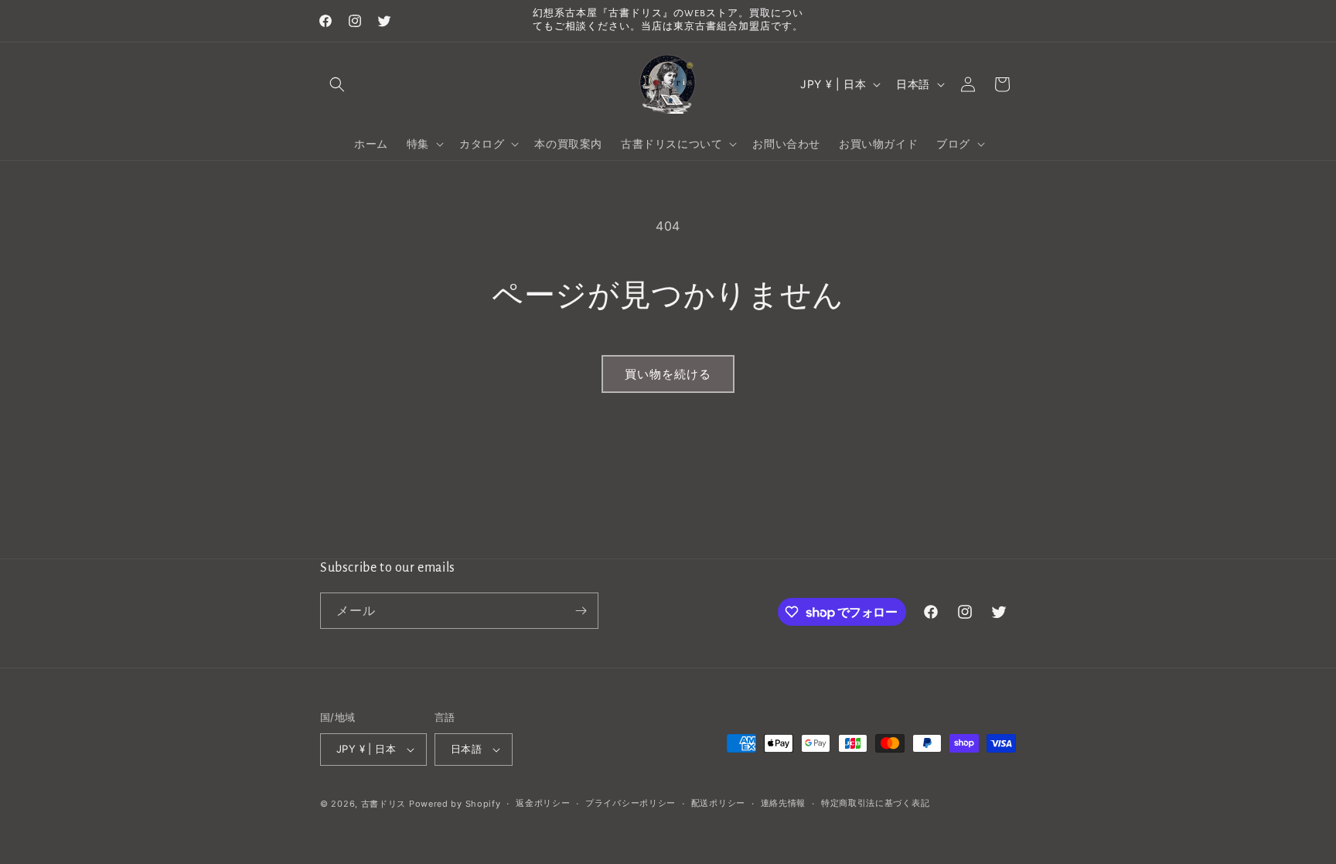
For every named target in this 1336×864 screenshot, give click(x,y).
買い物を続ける (668, 374)
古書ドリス (384, 803)
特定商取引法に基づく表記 (875, 802)
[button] (337, 84)
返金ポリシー (543, 802)
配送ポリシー (718, 802)
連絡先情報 (783, 802)
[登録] (581, 611)
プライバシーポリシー (630, 802)
